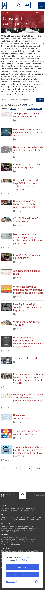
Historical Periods (27, 551)
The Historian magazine (10, 551)
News (13, 508)
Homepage (5, 508)
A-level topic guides (8, 540)
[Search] (18, 5)
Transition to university (26, 540)
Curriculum (5, 517)
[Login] (27, 5)
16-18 (24, 538)
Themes (38, 551)
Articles (13, 109)
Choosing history (7, 542)
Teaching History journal (10, 531)
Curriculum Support (8, 527)
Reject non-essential (22, 574)
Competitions (20, 520)
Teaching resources (28, 531)
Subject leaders (36, 517)
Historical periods (8, 538)
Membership (28, 510)
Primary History (33, 520)
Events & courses (13, 544)
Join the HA (5, 510)
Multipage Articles (34, 109)
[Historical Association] (4, 6)
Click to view (22, 119)
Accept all (22, 567)
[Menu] (41, 5)
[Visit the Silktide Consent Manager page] (36, 581)
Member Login (16, 510)
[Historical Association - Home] (8, 497)
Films (3, 544)
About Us (20, 508)
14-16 (18, 538)
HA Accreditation (7, 520)
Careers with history (23, 542)
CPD (12, 517)
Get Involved (30, 508)
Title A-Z (29, 105)
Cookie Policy (21, 560)
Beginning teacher (22, 517)
